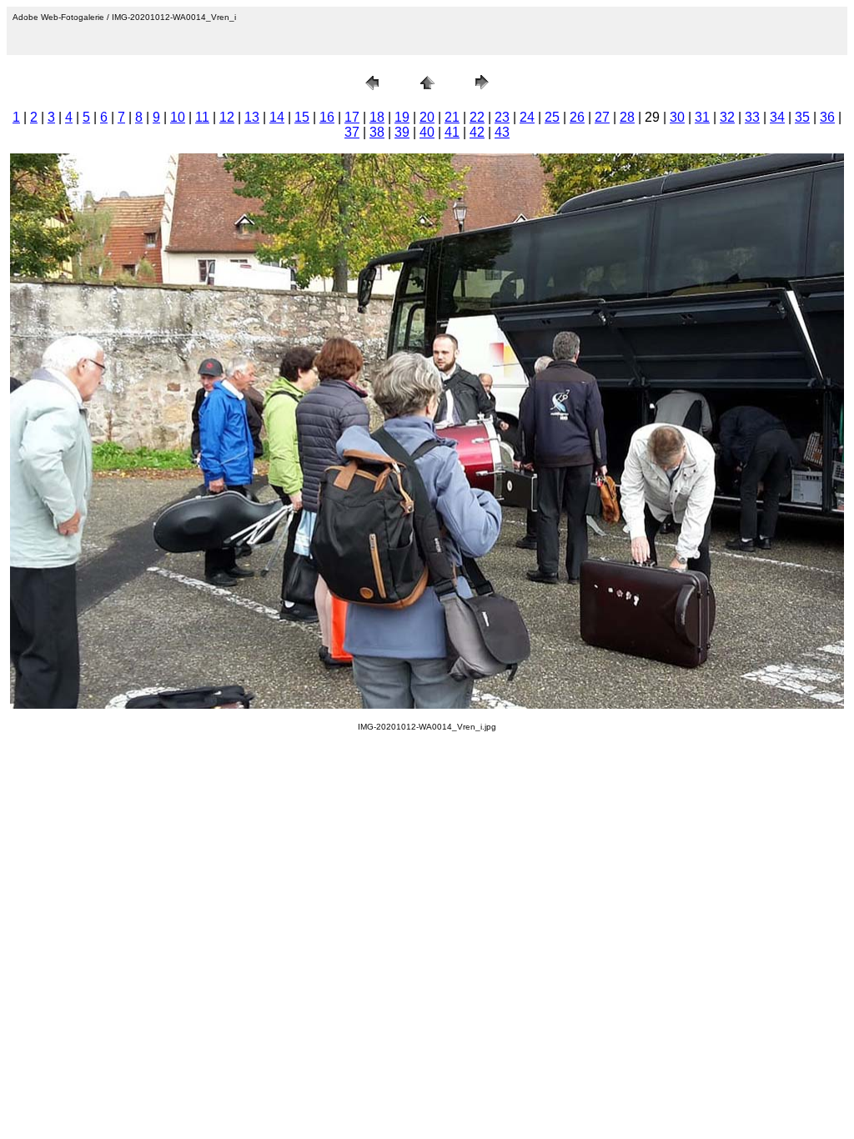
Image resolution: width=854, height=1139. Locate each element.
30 (677, 117)
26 (577, 117)
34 (777, 117)
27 (602, 117)
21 (452, 117)
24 (527, 117)
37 (351, 132)
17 (351, 117)
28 (627, 117)
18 (376, 117)
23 (502, 117)
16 (326, 117)
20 (427, 117)
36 (827, 117)
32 (727, 117)
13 (251, 117)
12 (226, 117)
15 (301, 117)
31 (702, 117)
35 (802, 117)
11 (202, 117)
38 (376, 132)
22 (477, 117)
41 (452, 132)
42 (477, 132)
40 (427, 132)
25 (552, 117)
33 (752, 117)
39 (401, 132)
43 (502, 132)
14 (276, 117)
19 (401, 117)
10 (177, 117)
